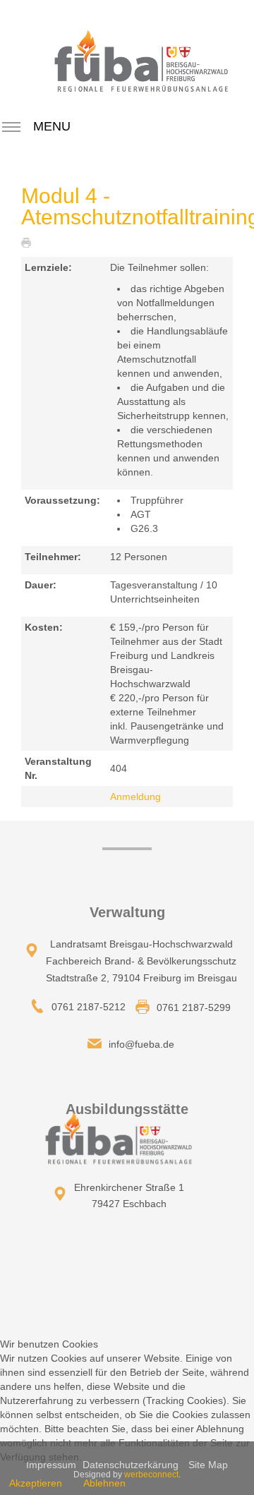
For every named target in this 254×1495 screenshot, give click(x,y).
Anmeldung (135, 796)
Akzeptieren (35, 1483)
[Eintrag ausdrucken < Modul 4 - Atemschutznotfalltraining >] (29, 242)
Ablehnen (104, 1483)
